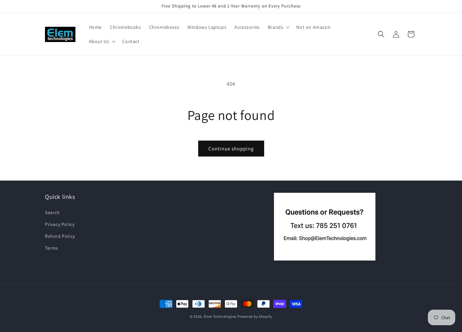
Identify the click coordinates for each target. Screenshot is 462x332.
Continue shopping (231, 148)
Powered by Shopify (254, 316)
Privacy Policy (59, 224)
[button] (278, 27)
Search (52, 212)
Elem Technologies (220, 316)
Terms (51, 248)
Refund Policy (60, 236)
